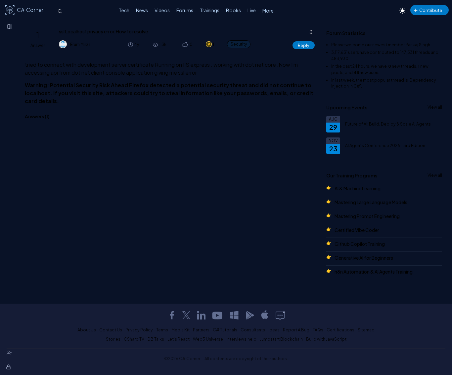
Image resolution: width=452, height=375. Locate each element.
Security (239, 44)
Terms (162, 329)
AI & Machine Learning (358, 188)
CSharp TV (134, 339)
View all (435, 107)
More (268, 11)
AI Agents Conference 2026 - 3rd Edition (385, 145)
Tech (124, 10)
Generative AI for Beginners (364, 258)
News (142, 10)
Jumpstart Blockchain (281, 339)
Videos (162, 10)
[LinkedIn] (201, 315)
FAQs (318, 329)
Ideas (274, 329)
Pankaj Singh (417, 44)
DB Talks (156, 339)
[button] (184, 44)
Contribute (430, 10)
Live (252, 10)
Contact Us (110, 329)
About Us (86, 329)
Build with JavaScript (326, 339)
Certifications (340, 329)
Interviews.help (241, 339)
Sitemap (366, 329)
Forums (184, 10)
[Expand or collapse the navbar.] (10, 27)
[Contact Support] (280, 315)
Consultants (253, 329)
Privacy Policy (139, 329)
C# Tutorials (225, 329)
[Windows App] (234, 315)
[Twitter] (186, 315)
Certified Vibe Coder (357, 230)
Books (233, 10)
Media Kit (180, 329)
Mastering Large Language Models (371, 202)
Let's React (178, 339)
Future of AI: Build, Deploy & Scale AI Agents (388, 124)
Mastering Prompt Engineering (367, 216)
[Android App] (249, 315)
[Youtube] (217, 315)
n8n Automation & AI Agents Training (374, 272)
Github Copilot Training (360, 244)
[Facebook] (172, 315)
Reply (303, 45)
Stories (113, 339)
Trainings (209, 10)
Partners (201, 329)
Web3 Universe (208, 339)
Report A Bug (296, 329)
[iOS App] (264, 315)
